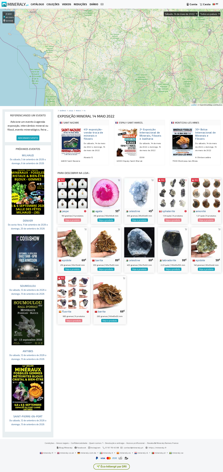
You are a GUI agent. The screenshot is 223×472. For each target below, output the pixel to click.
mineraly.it (107, 453)
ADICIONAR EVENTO (28, 138)
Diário (63, 110)
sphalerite (168, 211)
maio (78, 110)
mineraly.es (125, 453)
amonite (200, 211)
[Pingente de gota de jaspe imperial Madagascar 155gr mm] (72, 192)
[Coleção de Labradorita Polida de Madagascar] (173, 241)
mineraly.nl (143, 453)
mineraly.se (177, 453)
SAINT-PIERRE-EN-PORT (27, 420)
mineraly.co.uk (67, 453)
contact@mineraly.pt (133, 447)
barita (99, 260)
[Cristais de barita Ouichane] (106, 241)
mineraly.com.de (88, 453)
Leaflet (193, 104)
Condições (49, 443)
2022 (71, 110)
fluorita (66, 311)
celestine (134, 211)
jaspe (65, 211)
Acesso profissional (135, 443)
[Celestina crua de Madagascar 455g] (139, 241)
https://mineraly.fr (158, 447)
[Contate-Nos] (102, 4)
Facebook (81, 447)
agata (98, 211)
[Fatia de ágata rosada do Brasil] (106, 192)
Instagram (95, 447)
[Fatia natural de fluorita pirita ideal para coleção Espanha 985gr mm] (73, 292)
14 (84, 110)
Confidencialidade (79, 443)
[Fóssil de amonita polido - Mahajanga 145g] (206, 192)
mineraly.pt (160, 453)
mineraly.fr (48, 453)
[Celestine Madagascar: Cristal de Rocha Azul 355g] (139, 192)
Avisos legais (62, 443)
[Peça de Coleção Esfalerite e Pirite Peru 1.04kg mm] (173, 192)
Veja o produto (72, 220)
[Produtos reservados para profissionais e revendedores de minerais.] (85, 211)
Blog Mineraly (65, 447)
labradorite (169, 260)
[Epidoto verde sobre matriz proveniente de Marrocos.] (72, 241)
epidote (66, 260)
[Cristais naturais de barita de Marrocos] (109, 292)
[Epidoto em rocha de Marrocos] (206, 241)
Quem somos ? (96, 443)
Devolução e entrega (114, 443)
